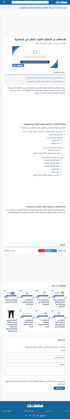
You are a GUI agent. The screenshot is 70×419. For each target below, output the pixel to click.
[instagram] (34, 416)
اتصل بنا (49, 411)
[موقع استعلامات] (61, 2)
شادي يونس (57, 43)
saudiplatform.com (14, 209)
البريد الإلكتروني (59, 357)
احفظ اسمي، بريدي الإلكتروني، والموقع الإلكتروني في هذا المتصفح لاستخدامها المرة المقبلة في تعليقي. (35, 382)
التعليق (62, 364)
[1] (21, 127)
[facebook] (26, 415)
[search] (47, 2)
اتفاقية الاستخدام (6, 411)
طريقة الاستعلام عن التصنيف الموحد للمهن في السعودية (45, 77)
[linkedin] (37, 415)
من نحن (67, 411)
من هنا (25, 131)
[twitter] (30, 415)
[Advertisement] (35, 24)
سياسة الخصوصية (29, 411)
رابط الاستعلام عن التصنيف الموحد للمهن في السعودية (46, 81)
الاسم (62, 350)
